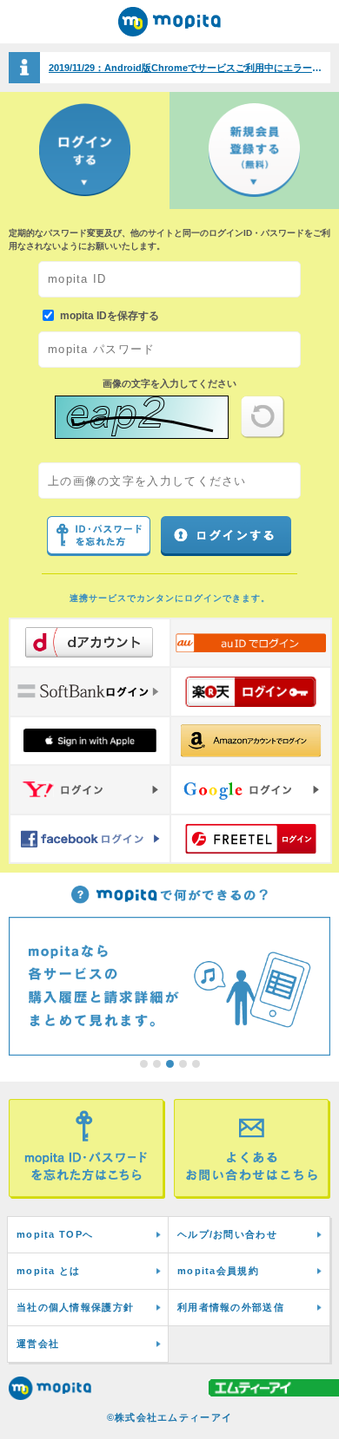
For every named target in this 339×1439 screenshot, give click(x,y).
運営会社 (38, 1343)
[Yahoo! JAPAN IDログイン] (90, 789)
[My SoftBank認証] (90, 691)
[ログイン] (85, 150)
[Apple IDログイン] (90, 740)
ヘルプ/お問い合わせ (227, 1234)
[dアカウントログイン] (90, 642)
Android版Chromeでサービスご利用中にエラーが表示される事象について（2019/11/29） (189, 67)
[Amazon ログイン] (250, 740)
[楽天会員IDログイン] (250, 691)
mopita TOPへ (55, 1234)
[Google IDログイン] (250, 789)
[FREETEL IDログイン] (250, 838)
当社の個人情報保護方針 (75, 1307)
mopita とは (49, 1271)
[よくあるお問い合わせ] (252, 1149)
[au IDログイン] (250, 642)
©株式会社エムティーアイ (170, 1417)
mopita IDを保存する (109, 315)
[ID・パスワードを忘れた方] (87, 1149)
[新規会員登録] (254, 150)
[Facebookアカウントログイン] (90, 838)
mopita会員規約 (218, 1271)
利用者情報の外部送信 (230, 1307)
